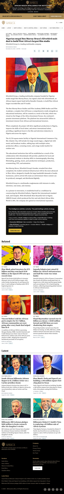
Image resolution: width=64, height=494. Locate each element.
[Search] (56, 22)
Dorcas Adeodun (7, 288)
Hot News (9, 33)
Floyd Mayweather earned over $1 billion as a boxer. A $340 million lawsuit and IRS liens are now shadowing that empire (47, 321)
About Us (35, 446)
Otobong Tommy (38, 391)
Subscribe (37, 468)
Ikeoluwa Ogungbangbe (40, 436)
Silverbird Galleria (43, 34)
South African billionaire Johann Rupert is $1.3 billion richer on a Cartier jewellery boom (15, 380)
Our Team (35, 453)
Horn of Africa (5, 463)
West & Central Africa (31, 28)
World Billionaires (38, 376)
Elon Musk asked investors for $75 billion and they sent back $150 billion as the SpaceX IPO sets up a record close (16, 272)
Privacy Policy (37, 448)
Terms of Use (36, 450)
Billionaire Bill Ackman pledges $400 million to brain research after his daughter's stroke (15, 424)
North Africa (18, 28)
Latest (9, 28)
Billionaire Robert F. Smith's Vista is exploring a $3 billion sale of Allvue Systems (47, 424)
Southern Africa (54, 28)
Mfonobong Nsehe (11, 47)
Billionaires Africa (16, 34)
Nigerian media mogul (30, 34)
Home (3, 28)
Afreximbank (32, 33)
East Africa (43, 28)
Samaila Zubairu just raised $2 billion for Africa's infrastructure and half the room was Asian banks (47, 272)
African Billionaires (43, 33)
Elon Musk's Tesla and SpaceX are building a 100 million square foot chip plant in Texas (47, 380)
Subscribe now (56, 16)
